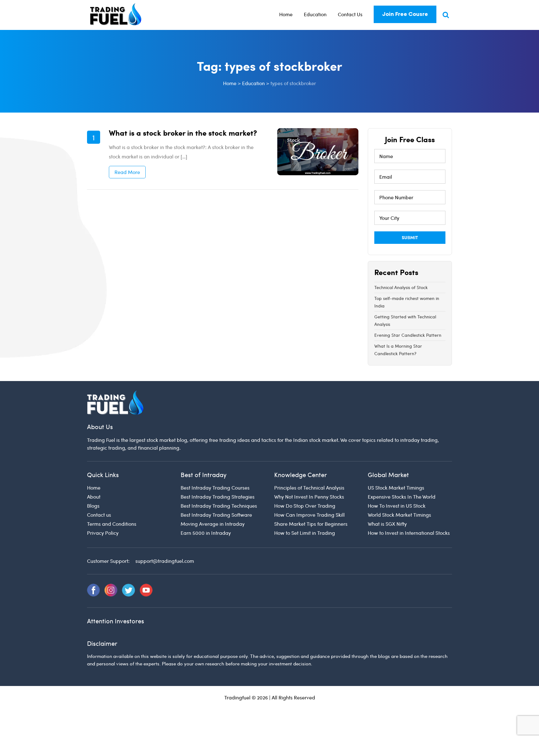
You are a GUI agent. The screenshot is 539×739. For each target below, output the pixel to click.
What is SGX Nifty (387, 523)
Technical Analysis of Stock (401, 287)
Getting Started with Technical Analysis (405, 320)
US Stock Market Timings (396, 487)
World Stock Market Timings (399, 514)
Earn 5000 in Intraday (206, 532)
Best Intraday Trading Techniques (219, 505)
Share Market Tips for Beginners (310, 523)
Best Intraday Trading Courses (215, 487)
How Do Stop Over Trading (304, 505)
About (93, 496)
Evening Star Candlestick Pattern (407, 335)
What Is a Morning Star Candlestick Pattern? (398, 349)
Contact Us (350, 14)
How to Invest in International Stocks (409, 532)
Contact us (99, 514)
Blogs (93, 505)
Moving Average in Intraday (213, 523)
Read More (127, 172)
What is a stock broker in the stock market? (183, 132)
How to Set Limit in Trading (304, 532)
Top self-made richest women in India (406, 302)
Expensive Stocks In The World (401, 496)
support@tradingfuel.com (164, 561)
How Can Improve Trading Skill (309, 514)
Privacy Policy (103, 532)
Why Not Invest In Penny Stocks (309, 496)
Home (286, 14)
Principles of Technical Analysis (309, 487)
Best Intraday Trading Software (216, 514)
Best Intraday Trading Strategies (218, 496)
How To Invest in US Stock (396, 505)
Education (315, 14)
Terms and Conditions (111, 523)
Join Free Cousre (405, 14)
